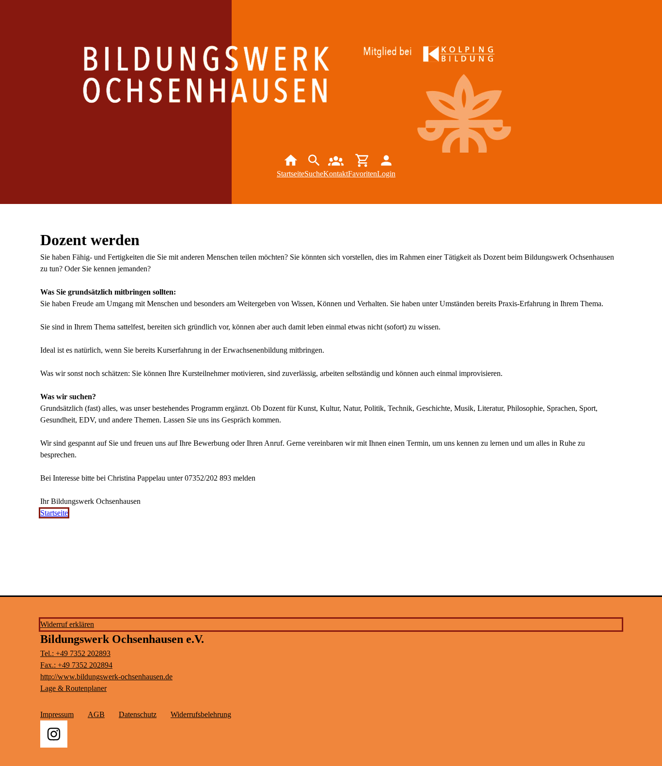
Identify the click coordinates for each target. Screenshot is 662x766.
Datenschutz (138, 714)
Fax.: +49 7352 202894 (76, 665)
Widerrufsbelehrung (201, 714)
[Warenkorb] (362, 166)
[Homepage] (229, 88)
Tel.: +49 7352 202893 (75, 653)
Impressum (57, 714)
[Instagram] (53, 734)
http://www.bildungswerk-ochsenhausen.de (106, 676)
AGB (96, 714)
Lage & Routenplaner (73, 688)
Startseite (54, 513)
